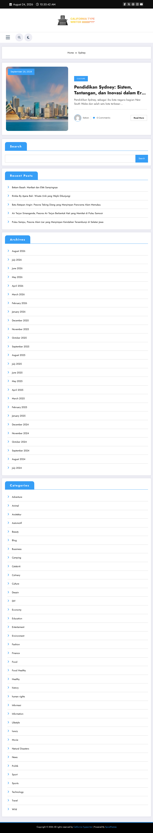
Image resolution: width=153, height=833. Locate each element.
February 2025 (19, 407)
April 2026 (17, 286)
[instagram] (137, 4)
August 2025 (18, 355)
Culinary (16, 575)
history (15, 688)
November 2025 (20, 329)
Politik (15, 766)
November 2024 (20, 433)
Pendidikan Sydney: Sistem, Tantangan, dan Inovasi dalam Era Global (109, 90)
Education (17, 618)
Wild (14, 809)
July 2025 (17, 364)
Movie (15, 740)
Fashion (16, 644)
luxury (15, 731)
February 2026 (19, 303)
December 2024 (20, 424)
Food (14, 662)
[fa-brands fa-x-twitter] (129, 4)
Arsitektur (16, 514)
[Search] (19, 37)
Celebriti (16, 566)
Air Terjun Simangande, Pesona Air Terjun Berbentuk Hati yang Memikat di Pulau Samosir (57, 213)
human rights (18, 696)
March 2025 (18, 398)
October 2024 (19, 442)
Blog (14, 540)
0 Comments (103, 117)
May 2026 (17, 277)
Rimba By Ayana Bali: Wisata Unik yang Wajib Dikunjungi (41, 196)
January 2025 (19, 416)
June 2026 (17, 268)
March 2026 (18, 294)
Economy (16, 610)
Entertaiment (18, 627)
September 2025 (20, 346)
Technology (18, 792)
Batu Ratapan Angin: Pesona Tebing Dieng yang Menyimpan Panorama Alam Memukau (56, 205)
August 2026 (18, 251)
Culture (81, 78)
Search (16, 146)
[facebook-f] (125, 4)
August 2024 (18, 459)
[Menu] (7, 37)
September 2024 (20, 450)
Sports (15, 783)
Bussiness (17, 549)
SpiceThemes (111, 826)
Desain (15, 592)
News (15, 757)
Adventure (17, 497)
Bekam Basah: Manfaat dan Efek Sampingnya (35, 187)
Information (17, 714)
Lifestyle (16, 722)
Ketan (86, 117)
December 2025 (20, 320)
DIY (14, 601)
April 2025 (17, 390)
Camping (16, 557)
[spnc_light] (28, 37)
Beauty (15, 532)
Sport (15, 774)
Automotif (17, 523)
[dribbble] (133, 4)
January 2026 (19, 312)
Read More (139, 117)
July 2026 (17, 260)
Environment (18, 636)
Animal (15, 506)
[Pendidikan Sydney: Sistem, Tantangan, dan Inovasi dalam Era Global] (37, 98)
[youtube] (141, 4)
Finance (16, 653)
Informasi (16, 705)
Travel (15, 800)
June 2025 (17, 372)
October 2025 (19, 338)
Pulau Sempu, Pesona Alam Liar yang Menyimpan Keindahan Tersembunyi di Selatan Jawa (57, 222)
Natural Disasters (20, 748)
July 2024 (17, 468)
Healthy (16, 679)
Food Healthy (19, 670)
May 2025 (17, 381)
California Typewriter (83, 826)
